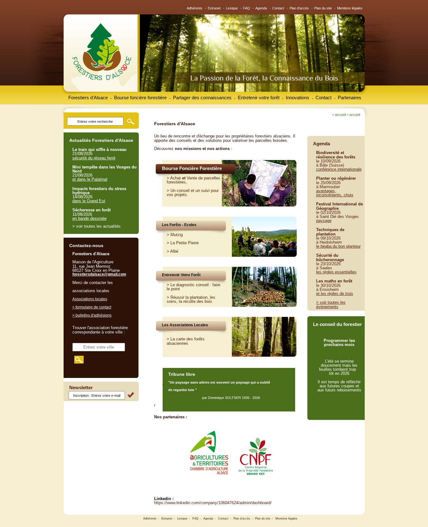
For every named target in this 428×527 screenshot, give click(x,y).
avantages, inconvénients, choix (334, 193)
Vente (192, 178)
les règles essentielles (336, 272)
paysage (323, 220)
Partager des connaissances (202, 97)
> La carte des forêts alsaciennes (186, 341)
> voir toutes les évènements (331, 304)
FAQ (246, 8)
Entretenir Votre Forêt (181, 275)
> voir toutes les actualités (96, 226)
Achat (175, 178)
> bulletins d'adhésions (92, 315)
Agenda (261, 8)
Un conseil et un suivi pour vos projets (193, 192)
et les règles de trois (334, 293)
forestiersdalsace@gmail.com (99, 274)
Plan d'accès (299, 8)
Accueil (340, 114)
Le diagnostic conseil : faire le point (193, 286)
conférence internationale (339, 169)
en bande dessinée (89, 218)
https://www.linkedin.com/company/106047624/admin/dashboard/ (213, 502)
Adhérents (194, 8)
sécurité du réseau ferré (93, 158)
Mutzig (176, 234)
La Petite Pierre (184, 242)
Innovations (297, 97)
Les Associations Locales (185, 325)
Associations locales (89, 299)
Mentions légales (350, 8)
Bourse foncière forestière (140, 97)
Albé (174, 251)
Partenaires (349, 97)
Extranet (214, 8)
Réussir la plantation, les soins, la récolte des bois (191, 299)
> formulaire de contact (91, 307)
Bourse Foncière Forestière (192, 168)
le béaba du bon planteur (338, 246)
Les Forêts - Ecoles (179, 225)
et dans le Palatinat (89, 179)
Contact (278, 8)
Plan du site (323, 8)
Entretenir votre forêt (258, 97)
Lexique (232, 8)
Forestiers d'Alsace (88, 97)
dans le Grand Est (88, 201)
